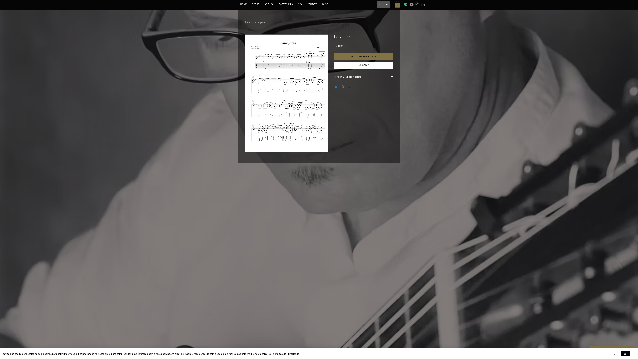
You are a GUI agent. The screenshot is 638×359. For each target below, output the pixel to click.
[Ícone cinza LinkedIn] (423, 4)
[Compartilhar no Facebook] (336, 87)
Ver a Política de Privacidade (284, 353)
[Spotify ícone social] (405, 4)
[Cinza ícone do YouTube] (411, 4)
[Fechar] (634, 353)
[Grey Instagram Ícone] (417, 4)
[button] (255, 4)
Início (248, 22)
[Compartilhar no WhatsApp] (342, 87)
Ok (625, 353)
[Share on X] (349, 87)
